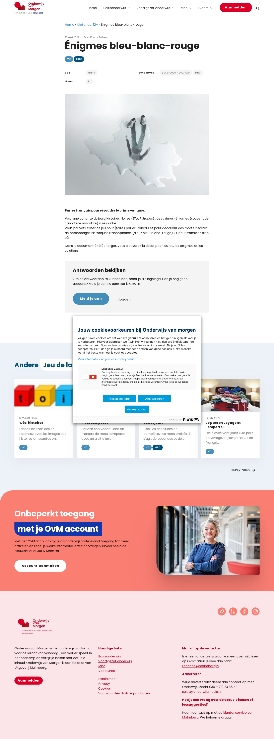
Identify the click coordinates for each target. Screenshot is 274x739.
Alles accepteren (119, 398)
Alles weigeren (154, 398)
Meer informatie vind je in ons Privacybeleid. (106, 359)
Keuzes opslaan (137, 409)
